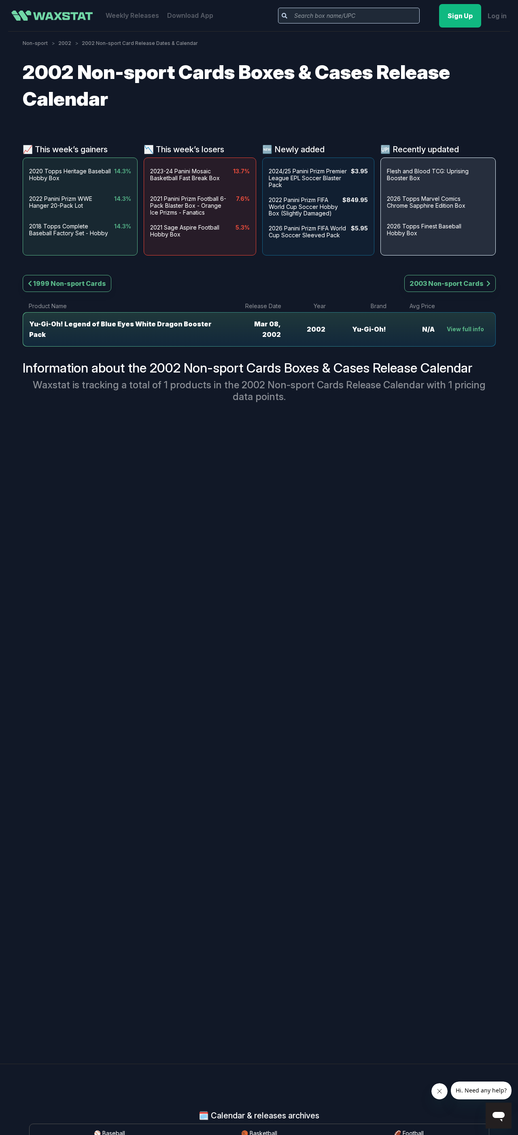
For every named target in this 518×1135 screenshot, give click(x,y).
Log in (497, 16)
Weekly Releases (132, 15)
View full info (465, 329)
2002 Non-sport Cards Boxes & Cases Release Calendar (311, 368)
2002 (64, 43)
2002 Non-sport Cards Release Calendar (333, 385)
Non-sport (35, 43)
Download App (190, 15)
